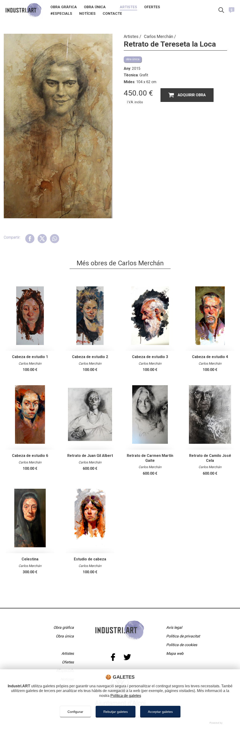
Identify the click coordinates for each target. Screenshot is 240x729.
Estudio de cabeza (90, 559)
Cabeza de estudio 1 (30, 357)
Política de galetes (125, 696)
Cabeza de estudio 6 (30, 455)
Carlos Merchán (159, 36)
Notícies (87, 14)
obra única (132, 59)
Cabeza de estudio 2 (90, 357)
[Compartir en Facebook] (29, 238)
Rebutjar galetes (115, 712)
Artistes (128, 7)
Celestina (30, 559)
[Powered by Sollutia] (120, 722)
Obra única (95, 7)
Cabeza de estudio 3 (150, 357)
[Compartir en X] (42, 238)
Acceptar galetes (160, 712)
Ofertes (152, 7)
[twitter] (127, 657)
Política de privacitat (183, 636)
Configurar (75, 712)
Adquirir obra (192, 95)
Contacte (112, 14)
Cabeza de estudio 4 (210, 357)
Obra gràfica (63, 7)
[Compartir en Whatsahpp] (54, 238)
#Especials (61, 14)
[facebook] (113, 657)
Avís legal (174, 627)
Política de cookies (181, 645)
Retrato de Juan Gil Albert (90, 455)
